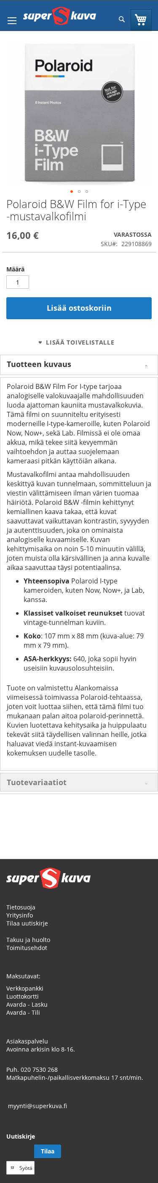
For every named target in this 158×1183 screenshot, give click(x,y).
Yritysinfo (19, 915)
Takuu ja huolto (28, 940)
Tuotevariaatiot (37, 782)
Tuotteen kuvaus (39, 364)
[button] (71, 191)
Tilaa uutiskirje (27, 923)
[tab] (79, 365)
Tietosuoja (20, 907)
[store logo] (59, 16)
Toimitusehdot (26, 948)
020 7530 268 (39, 1069)
